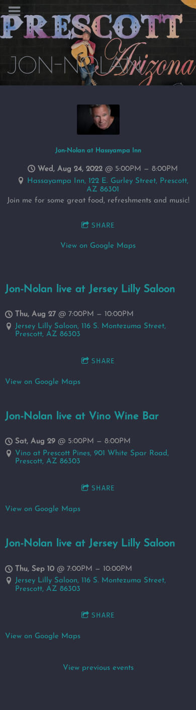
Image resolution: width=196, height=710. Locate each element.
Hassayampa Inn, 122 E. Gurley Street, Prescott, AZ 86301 (107, 185)
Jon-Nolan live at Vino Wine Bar (82, 417)
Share (103, 225)
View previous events (98, 668)
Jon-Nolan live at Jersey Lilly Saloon (90, 289)
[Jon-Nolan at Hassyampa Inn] (98, 133)
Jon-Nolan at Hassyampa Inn (98, 151)
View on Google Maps (98, 246)
